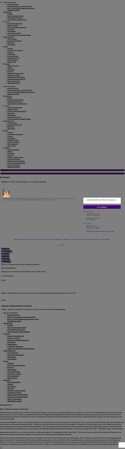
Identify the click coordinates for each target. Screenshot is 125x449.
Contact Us (83, 239)
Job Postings (75, 239)
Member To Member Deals (56, 239)
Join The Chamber (105, 239)
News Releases (29, 239)
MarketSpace (67, 239)
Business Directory (19, 239)
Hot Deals (46, 239)
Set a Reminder (102, 207)
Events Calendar (38, 239)
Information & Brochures (92, 239)
